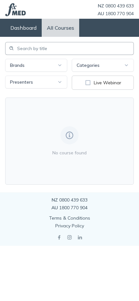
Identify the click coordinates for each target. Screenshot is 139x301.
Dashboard (23, 28)
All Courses (60, 28)
